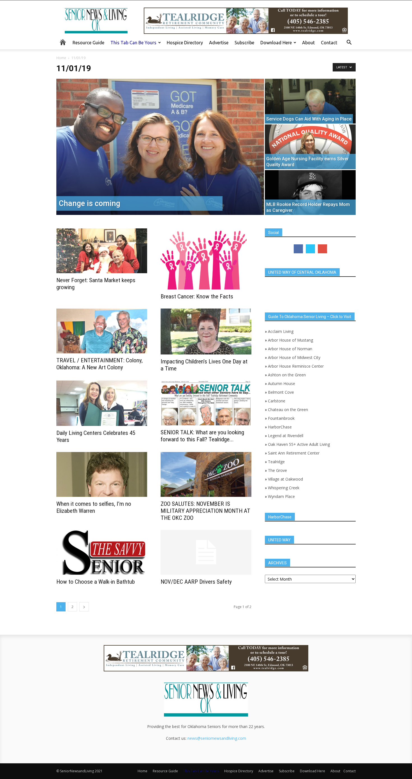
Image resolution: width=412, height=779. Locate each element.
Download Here (276, 42)
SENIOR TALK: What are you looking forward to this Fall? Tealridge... (202, 436)
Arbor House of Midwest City (294, 357)
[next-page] (84, 606)
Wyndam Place (281, 496)
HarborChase (280, 427)
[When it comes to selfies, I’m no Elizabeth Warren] (101, 474)
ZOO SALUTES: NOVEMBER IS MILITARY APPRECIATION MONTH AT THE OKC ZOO (205, 510)
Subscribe (244, 42)
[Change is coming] (160, 147)
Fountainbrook (281, 418)
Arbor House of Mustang (290, 340)
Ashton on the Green (287, 374)
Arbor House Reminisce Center (296, 366)
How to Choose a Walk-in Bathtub (95, 581)
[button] (349, 43)
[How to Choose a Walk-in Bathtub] (101, 552)
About (308, 42)
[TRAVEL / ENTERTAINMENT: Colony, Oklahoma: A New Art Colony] (101, 331)
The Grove (277, 470)
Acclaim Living (280, 331)
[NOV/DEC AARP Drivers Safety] (206, 552)
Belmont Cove (281, 392)
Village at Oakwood (285, 479)
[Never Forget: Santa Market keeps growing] (101, 250)
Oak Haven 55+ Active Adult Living (298, 444)
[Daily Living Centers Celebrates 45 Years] (101, 403)
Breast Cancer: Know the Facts (197, 296)
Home (61, 57)
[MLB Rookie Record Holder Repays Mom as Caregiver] (310, 192)
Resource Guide (88, 42)
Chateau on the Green (288, 409)
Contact (329, 42)
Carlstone (276, 401)
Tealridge (277, 461)
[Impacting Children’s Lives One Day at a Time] (206, 331)
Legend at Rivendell (285, 435)
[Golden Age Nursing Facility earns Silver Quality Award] (310, 146)
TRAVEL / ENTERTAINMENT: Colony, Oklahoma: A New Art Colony (99, 364)
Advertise (218, 42)
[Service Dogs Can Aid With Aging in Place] (310, 104)
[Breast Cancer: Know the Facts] (206, 258)
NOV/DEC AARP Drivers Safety (196, 581)
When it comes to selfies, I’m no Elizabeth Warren (93, 507)
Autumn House (281, 383)
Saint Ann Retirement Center (294, 453)
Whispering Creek (283, 487)
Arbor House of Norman (290, 348)
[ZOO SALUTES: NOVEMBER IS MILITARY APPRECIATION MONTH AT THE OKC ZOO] (206, 474)
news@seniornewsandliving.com (217, 738)
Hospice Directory (185, 42)
